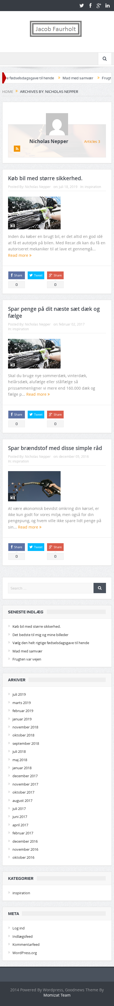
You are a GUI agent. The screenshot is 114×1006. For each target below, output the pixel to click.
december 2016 (25, 841)
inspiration (93, 186)
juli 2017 (19, 808)
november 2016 (25, 849)
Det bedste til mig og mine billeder (40, 634)
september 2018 (25, 743)
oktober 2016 (23, 857)
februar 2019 (22, 710)
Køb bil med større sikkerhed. (45, 178)
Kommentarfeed (26, 944)
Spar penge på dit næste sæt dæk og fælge (54, 312)
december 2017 (25, 775)
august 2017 (22, 800)
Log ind (18, 928)
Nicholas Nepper (48, 141)
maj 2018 (19, 759)
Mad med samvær (69, 78)
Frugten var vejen (26, 659)
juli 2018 (19, 751)
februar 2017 (22, 832)
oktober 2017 (23, 792)
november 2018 (25, 727)
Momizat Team (57, 995)
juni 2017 (19, 816)
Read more (18, 255)
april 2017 (20, 824)
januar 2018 (22, 767)
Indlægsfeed (22, 936)
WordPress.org (24, 952)
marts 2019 (21, 702)
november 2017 (25, 784)
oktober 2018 (23, 735)
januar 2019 (22, 719)
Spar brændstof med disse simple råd (55, 448)
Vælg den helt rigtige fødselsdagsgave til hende (50, 642)
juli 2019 (19, 694)
